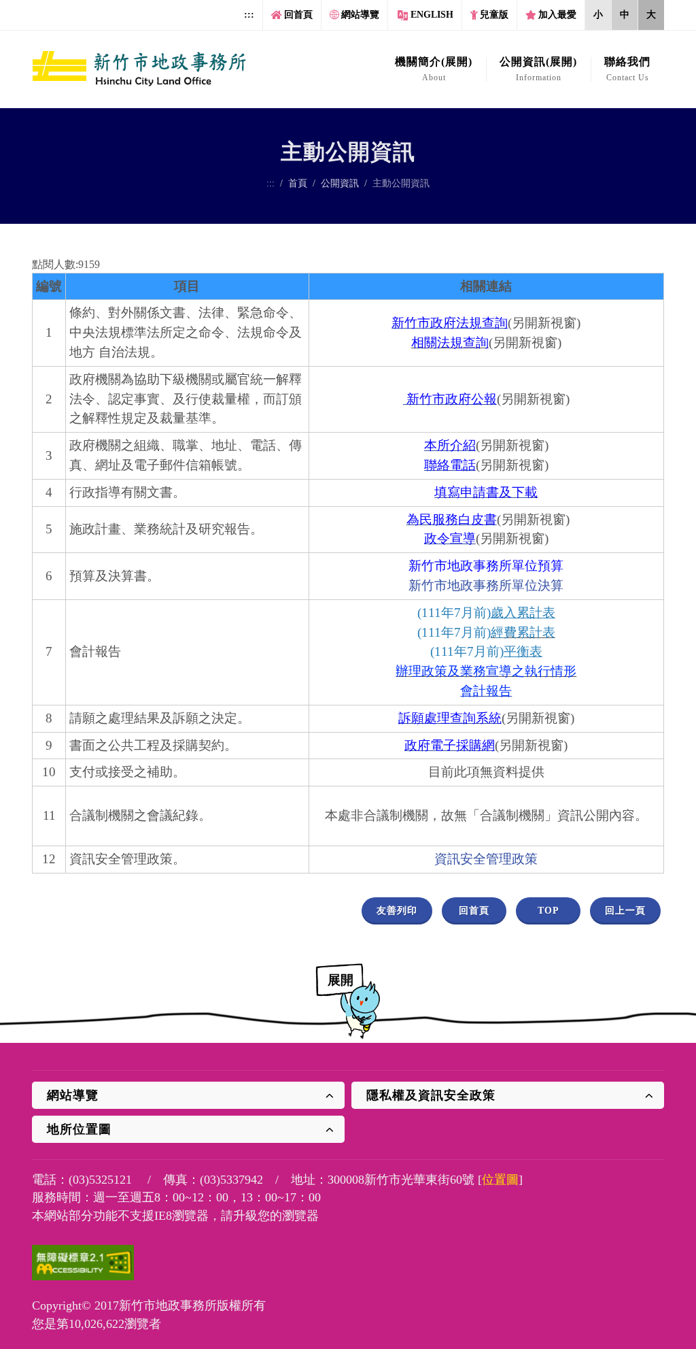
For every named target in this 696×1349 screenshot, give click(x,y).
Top (548, 910)
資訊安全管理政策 (486, 859)
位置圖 (500, 1179)
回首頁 (298, 15)
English (432, 15)
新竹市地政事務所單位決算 (485, 585)
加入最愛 (557, 15)
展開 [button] (340, 980)
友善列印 (397, 910)
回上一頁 (625, 910)
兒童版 (494, 15)
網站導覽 (360, 15)
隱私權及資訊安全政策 (430, 1095)
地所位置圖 (79, 1129)
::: (249, 15)
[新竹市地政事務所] (139, 69)
